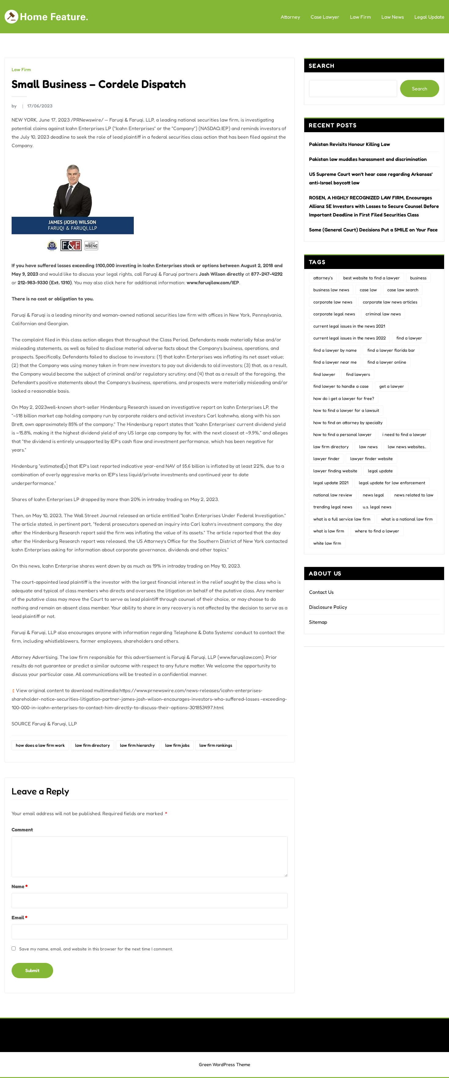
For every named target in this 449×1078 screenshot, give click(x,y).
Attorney (290, 17)
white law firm (327, 543)
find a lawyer (409, 337)
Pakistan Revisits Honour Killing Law (349, 144)
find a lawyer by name (335, 350)
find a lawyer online (386, 362)
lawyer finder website (371, 458)
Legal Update (429, 17)
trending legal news (332, 506)
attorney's (323, 277)
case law (368, 289)
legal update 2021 (330, 482)
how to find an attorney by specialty (347, 422)
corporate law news (332, 301)
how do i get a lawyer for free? (343, 398)
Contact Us (321, 592)
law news (368, 446)
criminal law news (383, 313)
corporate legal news (334, 313)
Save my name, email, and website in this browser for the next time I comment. (96, 948)
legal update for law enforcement (392, 482)
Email (19, 917)
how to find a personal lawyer (342, 434)
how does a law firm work (40, 745)
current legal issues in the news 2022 (349, 337)
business (418, 277)
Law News (392, 17)
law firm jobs (177, 745)
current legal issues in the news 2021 (349, 325)
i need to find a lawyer (404, 434)
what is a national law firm (407, 518)
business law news (331, 289)
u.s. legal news (377, 506)
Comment (22, 829)
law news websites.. (407, 446)
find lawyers (358, 374)
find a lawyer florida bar (391, 350)
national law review (332, 494)
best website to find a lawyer (371, 277)
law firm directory (92, 745)
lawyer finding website (335, 470)
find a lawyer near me (335, 362)
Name (19, 886)
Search (322, 65)
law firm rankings (215, 745)
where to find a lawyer (377, 530)
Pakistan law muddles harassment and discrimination (368, 159)
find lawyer (324, 374)
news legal (373, 494)
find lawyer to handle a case (341, 386)
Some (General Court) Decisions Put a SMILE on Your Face (373, 230)
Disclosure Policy (328, 607)
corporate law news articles (390, 301)
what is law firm (328, 530)
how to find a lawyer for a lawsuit (346, 410)
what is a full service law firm (342, 518)
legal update (380, 470)
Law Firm (360, 17)
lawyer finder (326, 458)
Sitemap (318, 622)
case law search (402, 289)
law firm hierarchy (137, 745)
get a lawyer (391, 386)
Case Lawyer (325, 17)
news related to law (413, 494)
